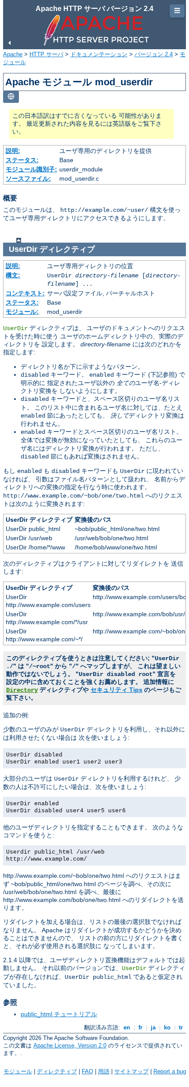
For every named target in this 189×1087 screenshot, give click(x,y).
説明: (13, 150)
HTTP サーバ (46, 54)
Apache (12, 54)
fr (140, 1027)
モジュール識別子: (31, 169)
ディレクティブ (57, 1071)
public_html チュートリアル (59, 1014)
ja (153, 1027)
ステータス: (22, 160)
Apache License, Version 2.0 (69, 1045)
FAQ (87, 1071)
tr (181, 1027)
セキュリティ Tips (116, 689)
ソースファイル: (28, 178)
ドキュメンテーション (98, 54)
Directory (22, 690)
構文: (13, 275)
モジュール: (22, 311)
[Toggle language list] (11, 97)
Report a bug (169, 1071)
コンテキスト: (25, 293)
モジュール (18, 1071)
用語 (103, 1071)
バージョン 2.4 (153, 54)
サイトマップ (131, 1071)
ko (167, 1027)
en (127, 1027)
